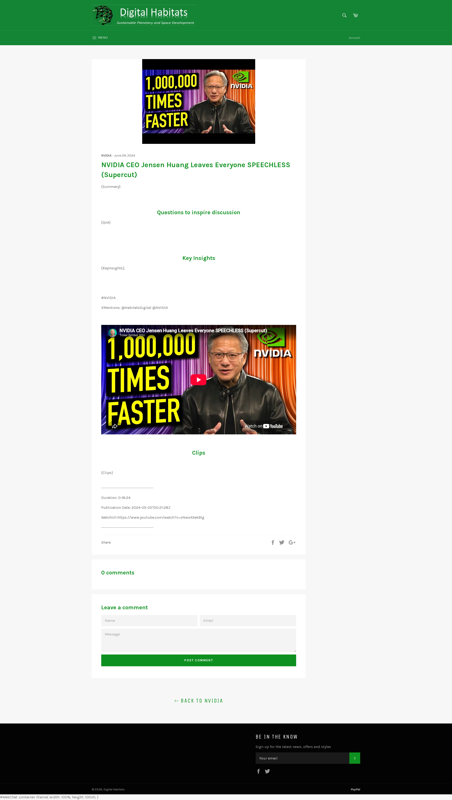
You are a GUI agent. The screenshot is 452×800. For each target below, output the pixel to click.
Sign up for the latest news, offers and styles (293, 746)
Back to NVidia (201, 700)
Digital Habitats (114, 789)
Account (354, 38)
